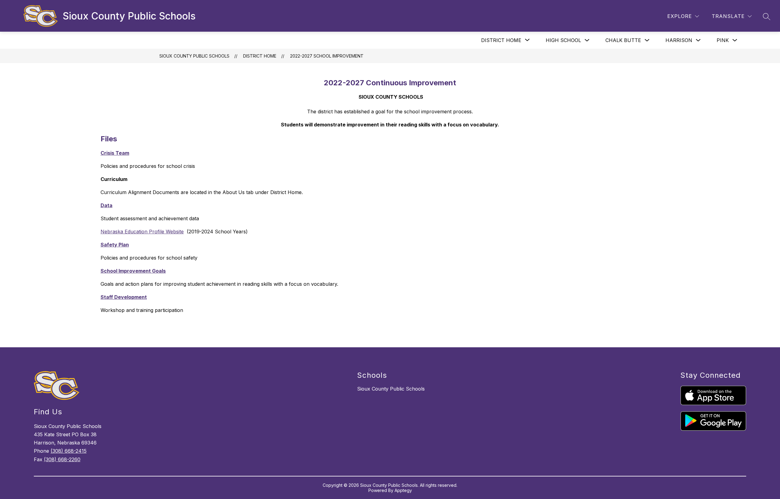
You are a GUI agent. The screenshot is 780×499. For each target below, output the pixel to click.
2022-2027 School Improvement (326, 55)
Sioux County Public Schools (194, 55)
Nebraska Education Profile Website (142, 231)
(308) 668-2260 (62, 459)
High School (563, 40)
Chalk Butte (623, 40)
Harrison (678, 40)
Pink (723, 40)
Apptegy (403, 490)
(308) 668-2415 (69, 451)
